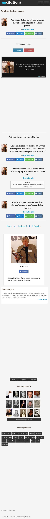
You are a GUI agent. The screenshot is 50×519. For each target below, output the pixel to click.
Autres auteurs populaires (24, 420)
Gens (10, 437)
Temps (15, 437)
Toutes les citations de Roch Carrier (24, 226)
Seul (37, 437)
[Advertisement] (25, 105)
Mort (32, 441)
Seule (38, 441)
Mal (24, 441)
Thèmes (33, 379)
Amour (4, 433)
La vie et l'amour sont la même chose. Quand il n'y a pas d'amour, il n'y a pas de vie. (27, 171)
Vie (27, 433)
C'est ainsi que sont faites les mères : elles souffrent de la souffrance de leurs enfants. (27, 205)
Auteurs (14, 379)
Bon (13, 441)
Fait (9, 433)
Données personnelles (17, 517)
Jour (28, 441)
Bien (13, 433)
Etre (18, 433)
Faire (22, 433)
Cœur (3, 441)
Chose (27, 437)
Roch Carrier (28, 29)
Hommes (38, 433)
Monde (31, 433)
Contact (27, 517)
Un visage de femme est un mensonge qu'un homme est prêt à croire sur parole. (28, 23)
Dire (42, 437)
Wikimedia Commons (24, 264)
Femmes (18, 441)
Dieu (8, 441)
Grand (33, 437)
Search (23, 379)
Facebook (5, 517)
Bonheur (5, 444)
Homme (4, 437)
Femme (21, 437)
